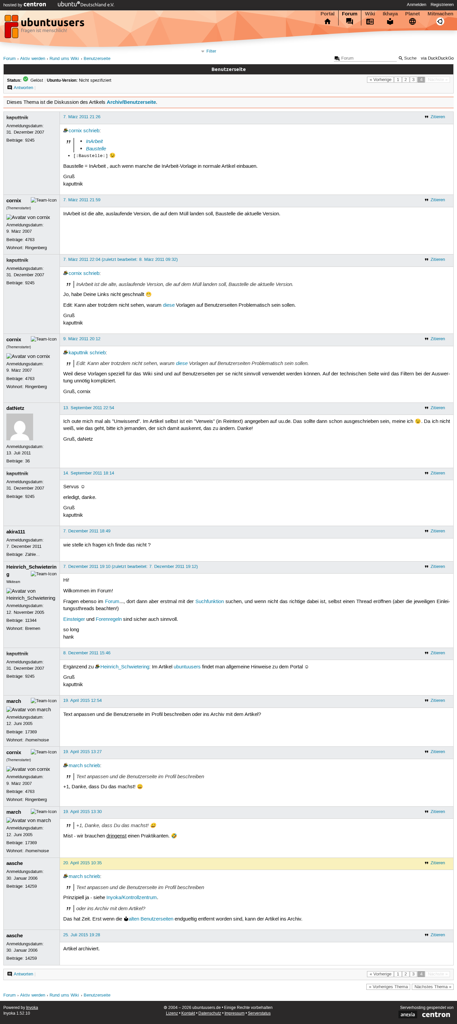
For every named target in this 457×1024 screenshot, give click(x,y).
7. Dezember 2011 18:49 (86, 531)
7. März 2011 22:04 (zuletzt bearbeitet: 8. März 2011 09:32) (120, 259)
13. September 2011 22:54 (88, 408)
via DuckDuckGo (437, 58)
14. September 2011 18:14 (88, 473)
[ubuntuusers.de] (45, 28)
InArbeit (94, 141)
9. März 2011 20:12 (81, 339)
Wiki (370, 13)
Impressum (234, 1013)
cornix (75, 131)
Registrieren (442, 4)
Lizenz (172, 1013)
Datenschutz (209, 1013)
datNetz (15, 408)
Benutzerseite (97, 58)
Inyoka (32, 1007)
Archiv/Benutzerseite (131, 102)
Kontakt (188, 1013)
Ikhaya (390, 13)
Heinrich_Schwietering (124, 667)
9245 (29, 140)
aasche (14, 863)
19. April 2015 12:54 (82, 700)
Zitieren (438, 117)
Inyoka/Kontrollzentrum (131, 898)
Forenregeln (109, 619)
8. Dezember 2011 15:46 (86, 653)
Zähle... (32, 554)
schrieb (91, 131)
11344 (30, 620)
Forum (349, 13)
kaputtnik (17, 117)
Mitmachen (440, 13)
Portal (328, 13)
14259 (31, 886)
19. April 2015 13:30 (82, 811)
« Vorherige (380, 79)
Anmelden (416, 4)
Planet (412, 13)
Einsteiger (74, 619)
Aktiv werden (32, 58)
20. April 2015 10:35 (82, 863)
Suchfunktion (209, 602)
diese (169, 305)
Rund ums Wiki (64, 58)
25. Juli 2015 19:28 (81, 935)
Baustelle (96, 148)
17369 (31, 732)
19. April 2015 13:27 (82, 751)
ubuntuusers (187, 667)
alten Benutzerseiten (151, 919)
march (13, 701)
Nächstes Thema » (433, 987)
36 (27, 461)
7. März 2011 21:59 (81, 200)
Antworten (23, 87)
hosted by (13, 5)
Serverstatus (259, 1013)
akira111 (15, 531)
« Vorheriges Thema (388, 987)
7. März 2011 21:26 (81, 117)
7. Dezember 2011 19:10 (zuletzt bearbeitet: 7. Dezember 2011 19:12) (130, 566)
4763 (29, 239)
